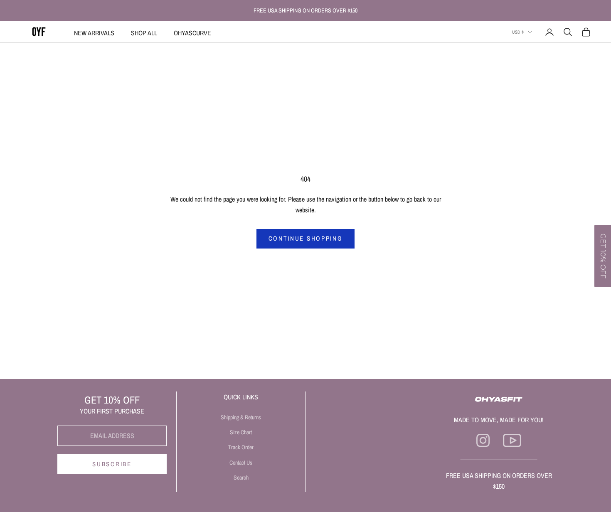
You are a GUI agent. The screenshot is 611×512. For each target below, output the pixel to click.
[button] (602, 256)
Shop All (144, 32)
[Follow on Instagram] (483, 440)
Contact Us (240, 462)
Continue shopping (306, 238)
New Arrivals (94, 32)
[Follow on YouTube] (512, 440)
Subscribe (111, 464)
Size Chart (241, 432)
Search (241, 477)
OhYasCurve (192, 32)
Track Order (241, 447)
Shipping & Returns (241, 417)
